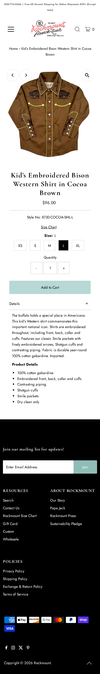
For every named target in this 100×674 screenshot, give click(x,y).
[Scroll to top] (89, 663)
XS (20, 245)
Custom (8, 531)
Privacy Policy (13, 571)
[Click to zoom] (87, 75)
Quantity (50, 257)
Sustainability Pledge (66, 523)
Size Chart (49, 227)
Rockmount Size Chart (20, 515)
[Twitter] (20, 648)
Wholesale (11, 539)
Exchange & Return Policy (22, 586)
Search (8, 500)
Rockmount (42, 662)
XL (78, 245)
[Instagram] (13, 648)
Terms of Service (15, 594)
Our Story (57, 500)
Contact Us (11, 508)
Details (14, 303)
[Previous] (13, 75)
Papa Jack (57, 508)
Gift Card (10, 523)
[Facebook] (6, 648)
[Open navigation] (14, 29)
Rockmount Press (63, 515)
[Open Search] (77, 29)
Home (13, 48)
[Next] (26, 75)
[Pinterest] (28, 648)
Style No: (34, 217)
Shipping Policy (15, 578)
